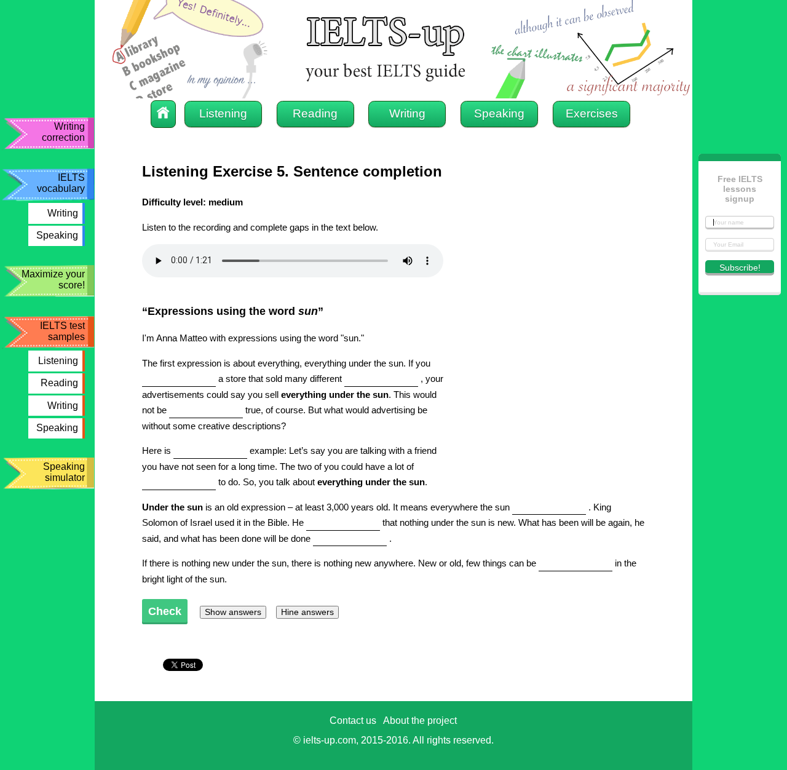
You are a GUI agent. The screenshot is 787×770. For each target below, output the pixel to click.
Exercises (592, 113)
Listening (58, 360)
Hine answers (307, 612)
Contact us (353, 720)
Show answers (233, 612)
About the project (420, 720)
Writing (62, 213)
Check (164, 611)
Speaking (57, 235)
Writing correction (63, 132)
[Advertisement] (553, 407)
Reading (59, 383)
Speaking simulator (64, 472)
